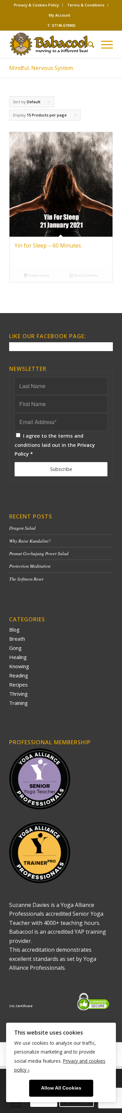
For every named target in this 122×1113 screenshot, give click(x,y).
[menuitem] (37, 5)
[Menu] (103, 44)
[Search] (87, 44)
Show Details (85, 275)
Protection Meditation (29, 566)
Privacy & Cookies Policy (36, 4)
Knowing (19, 666)
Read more (38, 275)
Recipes (18, 684)
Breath (17, 638)
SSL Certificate (21, 1006)
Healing (18, 657)
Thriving (18, 693)
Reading (18, 675)
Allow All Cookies (61, 1088)
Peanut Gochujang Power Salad (38, 553)
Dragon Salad (22, 528)
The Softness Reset (26, 579)
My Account (59, 15)
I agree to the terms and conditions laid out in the (55, 444)
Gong (15, 647)
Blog (14, 629)
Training (18, 702)
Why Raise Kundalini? (30, 540)
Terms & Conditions (85, 4)
